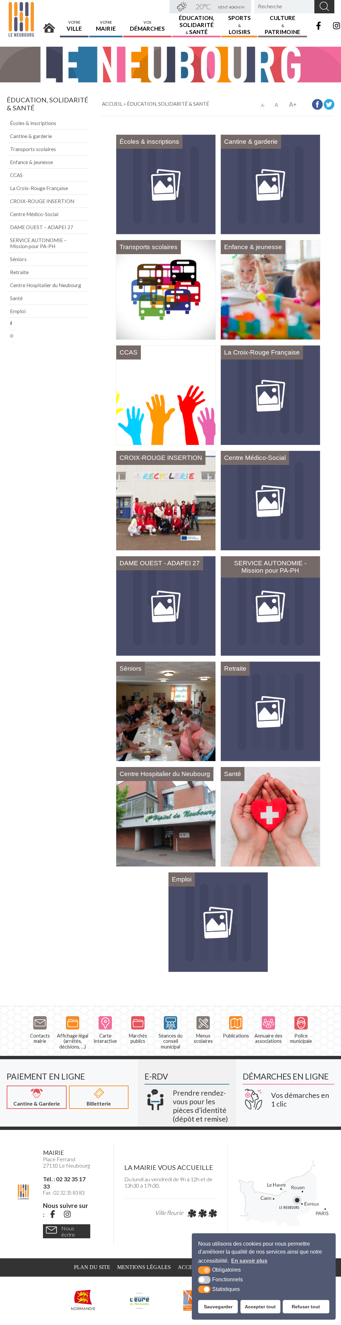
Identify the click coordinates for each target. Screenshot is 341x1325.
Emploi (18, 311)
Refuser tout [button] (306, 1306)
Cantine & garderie (31, 136)
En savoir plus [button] (249, 1261)
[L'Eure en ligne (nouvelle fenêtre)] (139, 1300)
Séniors (18, 259)
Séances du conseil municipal (170, 1041)
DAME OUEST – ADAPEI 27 (41, 227)
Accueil (49, 25)
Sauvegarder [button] (218, 1306)
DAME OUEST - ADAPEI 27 (160, 563)
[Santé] (270, 816)
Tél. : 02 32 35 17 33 (64, 1182)
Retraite (19, 272)
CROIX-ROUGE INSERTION (42, 201)
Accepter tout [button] (260, 1306)
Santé (16, 298)
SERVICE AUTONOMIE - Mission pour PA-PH (270, 567)
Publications (236, 1036)
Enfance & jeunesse (31, 162)
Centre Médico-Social (34, 214)
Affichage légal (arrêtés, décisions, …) (72, 1041)
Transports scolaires (33, 149)
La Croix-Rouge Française (39, 188)
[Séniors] (165, 711)
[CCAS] (165, 395)
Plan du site (92, 1267)
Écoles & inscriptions (33, 123)
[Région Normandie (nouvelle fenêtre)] (83, 1300)
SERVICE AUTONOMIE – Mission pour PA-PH (38, 243)
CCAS (16, 175)
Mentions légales (144, 1267)
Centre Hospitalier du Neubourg (45, 285)
